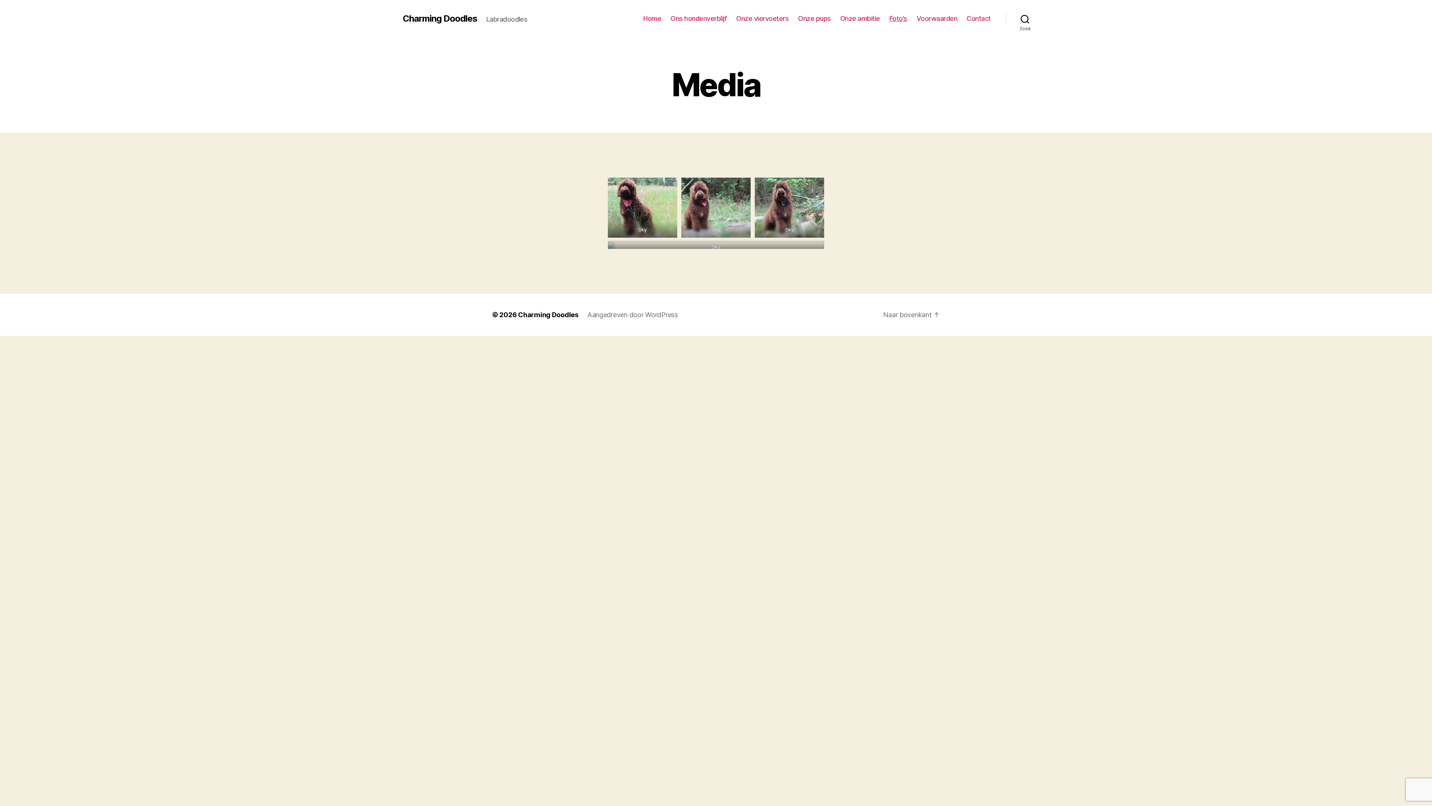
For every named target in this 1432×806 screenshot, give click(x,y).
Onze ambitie (860, 18)
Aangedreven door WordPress (632, 315)
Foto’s (898, 18)
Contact (979, 18)
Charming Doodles (440, 18)
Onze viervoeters (762, 18)
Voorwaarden (937, 18)
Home (652, 18)
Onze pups (814, 18)
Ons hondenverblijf (699, 18)
